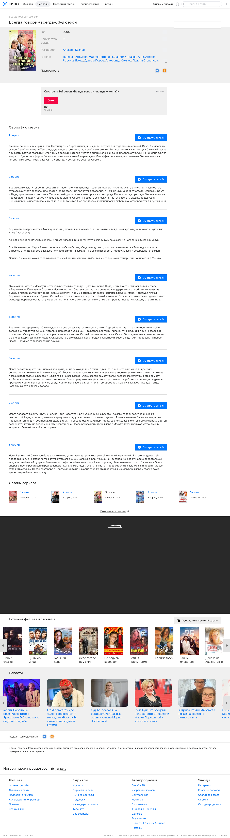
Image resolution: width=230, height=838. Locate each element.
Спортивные (139, 804)
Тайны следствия (187, 660)
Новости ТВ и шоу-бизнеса (148, 823)
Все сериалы (81, 813)
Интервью (204, 785)
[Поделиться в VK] (157, 70)
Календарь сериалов (85, 804)
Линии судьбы (8, 660)
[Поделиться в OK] (164, 70)
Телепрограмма (144, 780)
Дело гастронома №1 (88, 660)
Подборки (79, 799)
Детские (137, 813)
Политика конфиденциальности (162, 835)
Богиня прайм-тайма (138, 660)
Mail (5, 835)
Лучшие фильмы (19, 790)
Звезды (204, 780)
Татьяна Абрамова (75, 56)
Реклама (29, 835)
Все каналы (139, 818)
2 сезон (67, 492)
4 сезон (152, 492)
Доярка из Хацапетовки (214, 660)
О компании (16, 835)
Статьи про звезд (208, 794)
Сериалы (80, 780)
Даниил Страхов (125, 56)
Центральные (140, 794)
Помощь (137, 827)
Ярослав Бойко (73, 60)
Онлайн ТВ (138, 785)
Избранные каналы (143, 790)
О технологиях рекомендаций (130, 835)
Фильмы (15, 780)
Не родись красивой (111, 660)
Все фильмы (16, 809)
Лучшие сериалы (83, 794)
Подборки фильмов (21, 794)
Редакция (108, 835)
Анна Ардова (146, 56)
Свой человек (164, 658)
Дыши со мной (35, 660)
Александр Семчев (118, 60)
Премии (14, 804)
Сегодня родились (209, 804)
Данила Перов (94, 60)
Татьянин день (60, 660)
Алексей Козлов (74, 49)
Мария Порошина (101, 56)
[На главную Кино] (13, 4)
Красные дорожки (209, 790)
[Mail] (5, 4)
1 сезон (24, 492)
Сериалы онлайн (83, 790)
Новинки (78, 785)
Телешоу (78, 809)
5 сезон (194, 492)
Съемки (203, 799)
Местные (137, 799)
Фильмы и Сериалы (144, 809)
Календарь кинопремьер (24, 799)
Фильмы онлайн (19, 785)
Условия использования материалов (198, 835)
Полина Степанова (145, 60)
